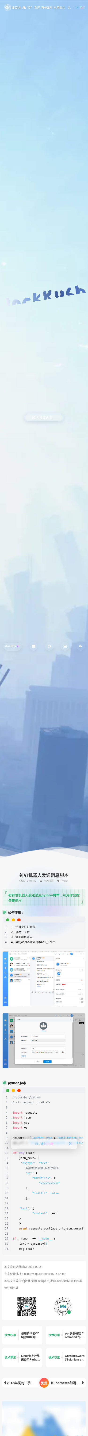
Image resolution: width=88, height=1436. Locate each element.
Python (64, 880)
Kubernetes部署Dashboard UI (68, 1382)
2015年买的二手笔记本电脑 (25, 1382)
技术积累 (48, 880)
